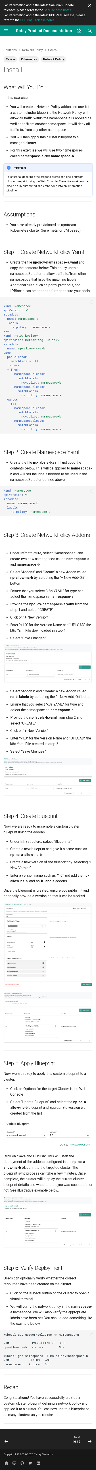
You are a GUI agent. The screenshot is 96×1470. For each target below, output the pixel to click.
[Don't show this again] (89, 5)
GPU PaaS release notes (37, 20)
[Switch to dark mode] (79, 30)
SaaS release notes (57, 10)
